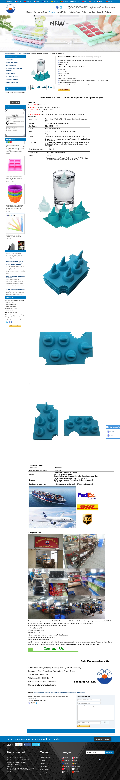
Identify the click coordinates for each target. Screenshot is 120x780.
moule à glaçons (81, 692)
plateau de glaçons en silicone (68, 692)
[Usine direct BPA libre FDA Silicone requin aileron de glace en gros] (41, 70)
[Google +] (18, 744)
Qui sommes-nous (40, 12)
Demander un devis (104, 12)
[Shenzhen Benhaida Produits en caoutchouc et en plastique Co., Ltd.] (10, 8)
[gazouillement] (61, 7)
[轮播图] (60, 33)
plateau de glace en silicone (52, 692)
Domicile (7, 53)
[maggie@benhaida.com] (34, 703)
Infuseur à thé (9, 59)
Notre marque (44, 772)
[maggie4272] (29, 703)
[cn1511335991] (37, 703)
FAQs (84, 12)
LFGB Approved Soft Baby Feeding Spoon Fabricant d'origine (13, 229)
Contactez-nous (74, 12)
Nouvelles (91, 12)
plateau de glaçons (39, 692)
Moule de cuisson (10, 73)
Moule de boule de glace (12, 82)
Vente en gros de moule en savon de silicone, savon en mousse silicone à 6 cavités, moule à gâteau (14, 172)
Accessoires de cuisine (12, 79)
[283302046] (32, 703)
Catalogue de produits (102, 739)
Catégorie (12, 53)
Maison (29, 12)
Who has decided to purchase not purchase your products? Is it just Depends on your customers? (15, 256)
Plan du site (43, 766)
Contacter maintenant (15, 326)
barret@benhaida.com (104, 7)
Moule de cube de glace (23, 53)
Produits (52, 12)
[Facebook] (57, 7)
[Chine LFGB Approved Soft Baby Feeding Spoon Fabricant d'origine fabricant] (15, 216)
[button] (23, 123)
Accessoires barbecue (12, 76)
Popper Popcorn (10, 85)
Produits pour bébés (11, 65)
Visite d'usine (61, 12)
